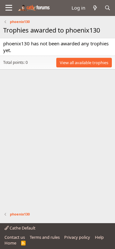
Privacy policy (77, 237)
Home (10, 243)
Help (99, 237)
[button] (8, 8)
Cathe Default (22, 228)
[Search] (107, 8)
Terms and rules (45, 237)
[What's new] (94, 8)
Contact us (14, 237)
